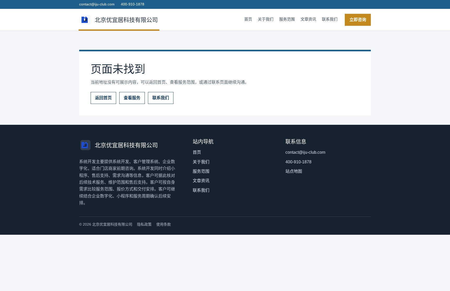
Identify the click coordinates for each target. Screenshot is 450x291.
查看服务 (132, 98)
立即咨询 (357, 19)
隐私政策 (144, 224)
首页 (248, 19)
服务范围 (287, 19)
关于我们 (265, 19)
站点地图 (293, 171)
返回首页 (103, 98)
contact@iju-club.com (97, 4)
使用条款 (163, 224)
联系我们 (330, 19)
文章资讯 (308, 19)
